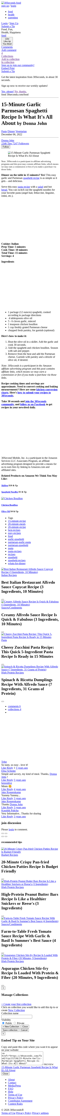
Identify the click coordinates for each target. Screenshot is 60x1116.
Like (4, 767)
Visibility (6, 1019)
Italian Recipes (9, 575)
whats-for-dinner (17, 563)
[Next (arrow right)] (6, 836)
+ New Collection (11, 1026)
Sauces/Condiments (11, 607)
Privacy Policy (15, 1097)
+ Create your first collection (16, 1004)
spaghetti (12, 557)
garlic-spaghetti (16, 539)
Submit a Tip (8, 26)
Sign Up (14, 23)
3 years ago (20, 798)
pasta (10, 548)
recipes (11, 554)
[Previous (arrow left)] (2, 836)
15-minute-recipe (17, 521)
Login (4, 23)
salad (40, 186)
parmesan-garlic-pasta (19, 542)
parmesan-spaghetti (18, 545)
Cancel (24, 1030)
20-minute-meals (17, 524)
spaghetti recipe (31, 178)
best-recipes (14, 530)
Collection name (9, 1013)
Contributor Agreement (20, 1100)
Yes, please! (7, 91)
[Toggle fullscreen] (6, 833)
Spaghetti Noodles (9, 492)
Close (25, 1026)
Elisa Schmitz (8, 770)
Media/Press (14, 1085)
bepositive (6, 783)
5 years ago (22, 767)
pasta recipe (24, 186)
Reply (10, 767)
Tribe (4, 761)
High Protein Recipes (12, 672)
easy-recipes (14, 533)
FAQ (10, 1088)
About (11, 1079)
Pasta (4, 131)
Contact (12, 1082)
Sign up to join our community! (17, 65)
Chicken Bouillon (9, 505)
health (11, 14)
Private (20, 1023)
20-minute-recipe (17, 527)
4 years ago (20, 789)
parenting (13, 17)
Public (9, 1023)
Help (10, 1091)
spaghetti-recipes (17, 560)
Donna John (16, 804)
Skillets (4, 485)
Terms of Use (15, 1094)
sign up (5, 5)
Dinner (11, 131)
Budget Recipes (9, 854)
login (13, 5)
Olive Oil (5, 511)
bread (4, 189)
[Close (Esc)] (2, 833)
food (10, 11)
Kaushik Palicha (9, 810)
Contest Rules (15, 1103)
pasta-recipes (15, 551)
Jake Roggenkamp (11, 792)
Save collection (10, 1030)
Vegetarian (21, 131)
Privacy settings (40, 1113)
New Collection (16, 1010)
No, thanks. (20, 91)
